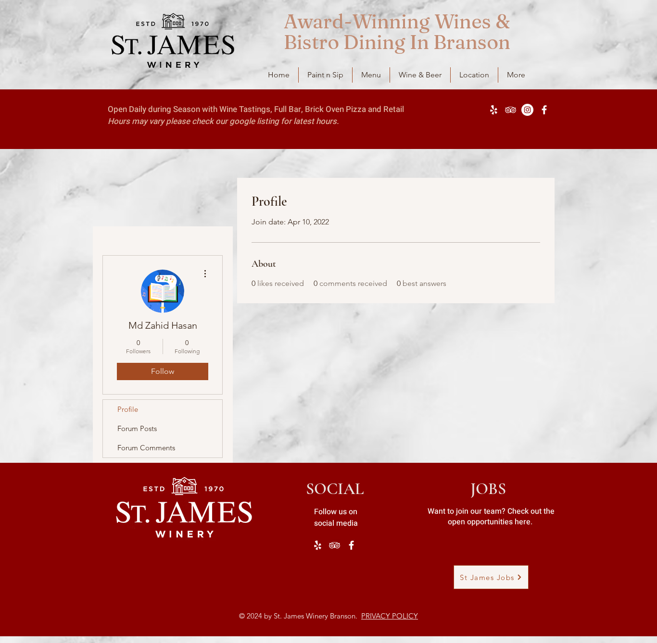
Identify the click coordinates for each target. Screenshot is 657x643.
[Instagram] (527, 110)
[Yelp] (494, 110)
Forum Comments (146, 447)
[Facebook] (544, 110)
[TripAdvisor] (511, 110)
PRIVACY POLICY (389, 615)
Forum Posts (137, 428)
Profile (127, 409)
